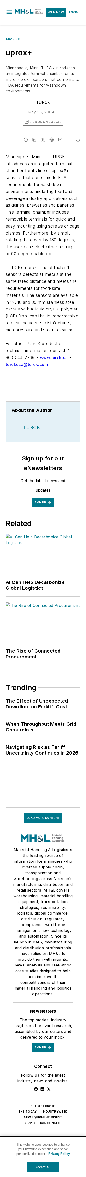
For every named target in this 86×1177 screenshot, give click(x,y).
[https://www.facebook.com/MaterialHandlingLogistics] (35, 1089)
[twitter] (43, 139)
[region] (43, 1156)
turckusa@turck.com (27, 364)
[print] (77, 139)
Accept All (43, 1167)
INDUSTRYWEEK (55, 1111)
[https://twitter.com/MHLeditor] (48, 1089)
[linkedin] (34, 139)
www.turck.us (54, 357)
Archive (13, 39)
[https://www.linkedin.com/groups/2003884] (42, 1089)
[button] (9, 12)
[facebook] (25, 139)
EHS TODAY (28, 1111)
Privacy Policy (59, 1154)
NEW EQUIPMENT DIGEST (43, 1117)
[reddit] (51, 139)
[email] (60, 139)
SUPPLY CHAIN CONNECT (43, 1123)
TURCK (43, 102)
